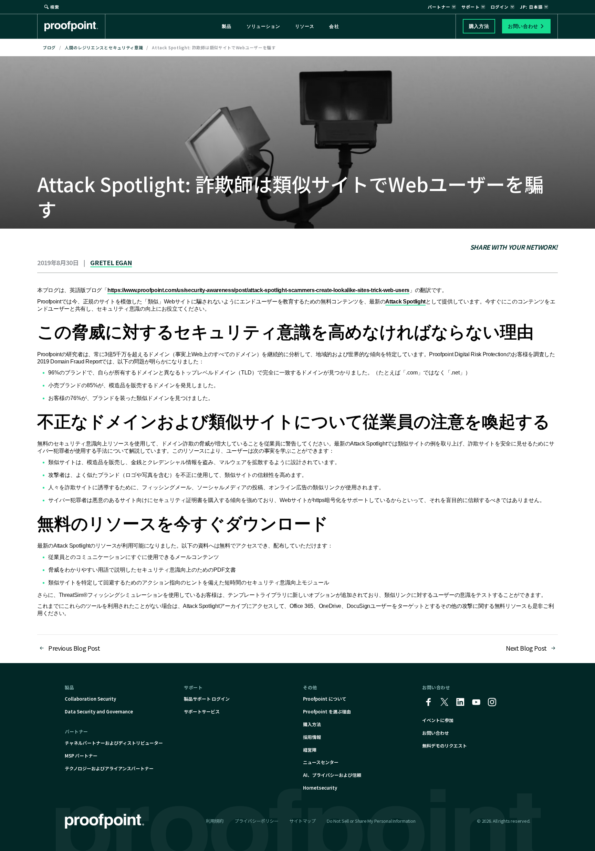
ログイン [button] (500, 7)
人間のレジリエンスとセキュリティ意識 (104, 47)
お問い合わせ (435, 733)
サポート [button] (470, 7)
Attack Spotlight (405, 301)
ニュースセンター (320, 762)
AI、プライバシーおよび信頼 (332, 775)
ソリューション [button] (263, 26)
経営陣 (309, 750)
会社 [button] (334, 26)
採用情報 (312, 737)
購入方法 (312, 724)
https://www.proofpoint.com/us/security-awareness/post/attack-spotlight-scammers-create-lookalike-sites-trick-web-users (258, 290)
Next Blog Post (526, 647)
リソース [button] (304, 26)
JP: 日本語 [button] (531, 7)
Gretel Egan (111, 262)
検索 (54, 7)
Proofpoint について (324, 698)
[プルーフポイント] (74, 26)
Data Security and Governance (99, 711)
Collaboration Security (90, 698)
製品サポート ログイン (207, 698)
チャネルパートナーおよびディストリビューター (114, 743)
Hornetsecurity (320, 787)
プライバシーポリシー (256, 821)
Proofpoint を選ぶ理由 (327, 711)
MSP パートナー (81, 755)
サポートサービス (202, 711)
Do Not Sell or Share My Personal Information (371, 821)
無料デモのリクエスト (444, 745)
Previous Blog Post (74, 647)
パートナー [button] (439, 7)
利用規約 (214, 821)
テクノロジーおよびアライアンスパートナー (109, 768)
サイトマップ (302, 821)
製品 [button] (226, 26)
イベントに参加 (437, 720)
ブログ (49, 47)
